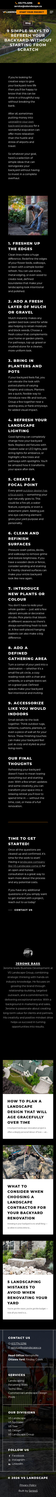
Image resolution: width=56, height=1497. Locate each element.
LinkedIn (17, 1463)
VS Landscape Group (21, 1434)
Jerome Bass (28, 963)
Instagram (18, 1459)
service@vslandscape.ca (26, 1347)
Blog (28, 23)
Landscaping (16, 1380)
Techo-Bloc (15, 1388)
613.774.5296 (25, 3)
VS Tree (13, 1426)
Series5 (33, 1490)
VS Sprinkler (15, 1422)
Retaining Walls (18, 1384)
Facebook (17, 1455)
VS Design (14, 1430)
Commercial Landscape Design (27, 1392)
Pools (11, 1397)
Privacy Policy (28, 1485)
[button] (51, 12)
